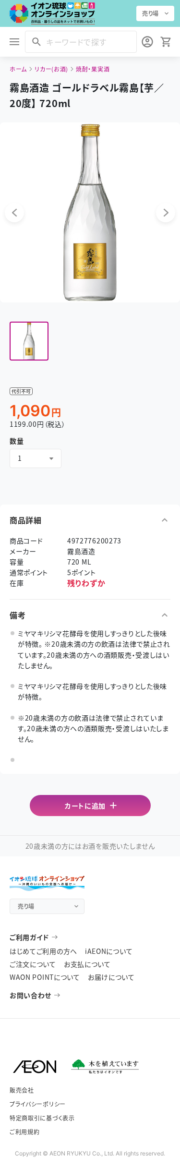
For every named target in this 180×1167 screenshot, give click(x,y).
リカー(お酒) (51, 69)
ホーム (18, 69)
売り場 (150, 13)
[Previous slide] (14, 212)
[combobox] (35, 458)
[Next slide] (165, 212)
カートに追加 (85, 805)
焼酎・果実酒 (92, 69)
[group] (29, 341)
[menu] (14, 41)
